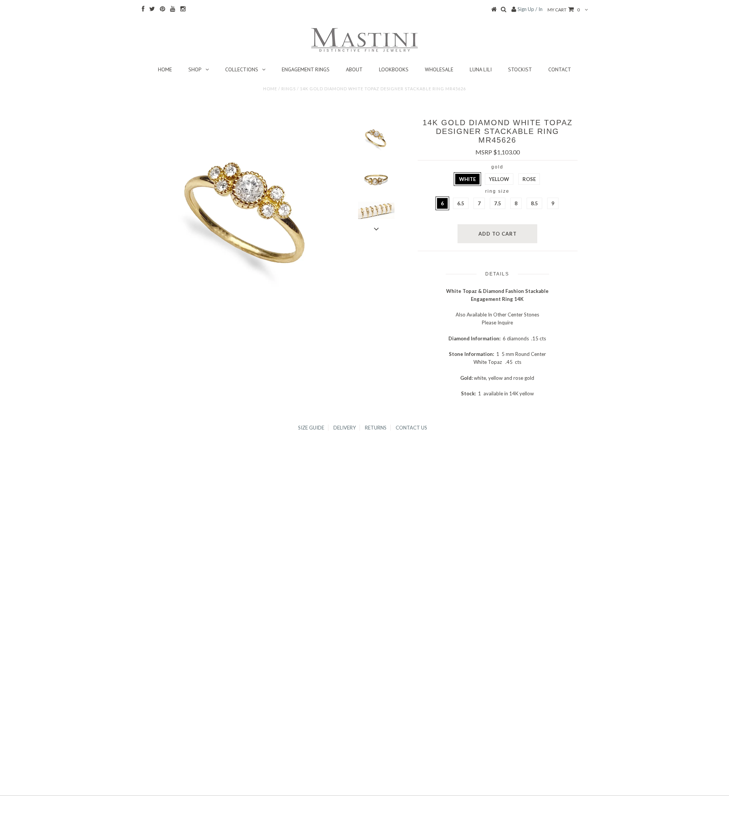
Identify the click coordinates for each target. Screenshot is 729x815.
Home (165, 69)
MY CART (564, 10)
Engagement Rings (306, 69)
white (467, 179)
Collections (241, 69)
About (354, 69)
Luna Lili (481, 69)
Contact (559, 69)
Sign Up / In (530, 9)
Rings (288, 88)
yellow (499, 179)
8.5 (534, 203)
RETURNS (376, 428)
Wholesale (439, 69)
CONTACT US (411, 428)
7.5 (497, 203)
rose (529, 179)
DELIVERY (344, 428)
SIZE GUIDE (311, 428)
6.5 (460, 203)
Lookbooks (394, 69)
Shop (195, 69)
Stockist (520, 69)
